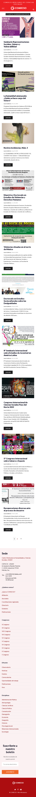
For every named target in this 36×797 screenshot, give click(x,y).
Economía (5, 717)
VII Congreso (6, 634)
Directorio (5, 605)
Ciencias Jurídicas (7, 705)
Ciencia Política (7, 708)
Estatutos (5, 608)
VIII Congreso (6, 631)
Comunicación (6, 711)
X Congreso (5, 624)
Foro (3, 687)
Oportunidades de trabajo (10, 680)
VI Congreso (6, 638)
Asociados (5, 598)
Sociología (5, 732)
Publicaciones (6, 612)
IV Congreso (6, 644)
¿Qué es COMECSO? (8, 592)
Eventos (4, 674)
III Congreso (6, 648)
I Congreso (5, 655)
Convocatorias (6, 677)
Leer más (8, 65)
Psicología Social (7, 726)
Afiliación (5, 595)
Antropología (6, 702)
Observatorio (6, 667)
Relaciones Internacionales (10, 729)
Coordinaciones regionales (10, 602)
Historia (4, 723)
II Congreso (5, 651)
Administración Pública (9, 699)
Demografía (6, 714)
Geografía (5, 720)
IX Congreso (6, 628)
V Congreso (5, 641)
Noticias (4, 670)
